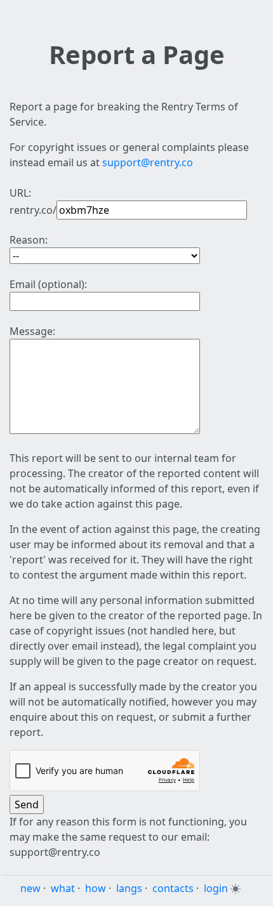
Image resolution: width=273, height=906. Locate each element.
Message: (32, 331)
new (30, 888)
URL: (20, 193)
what (63, 888)
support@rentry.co (147, 162)
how (95, 888)
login (216, 888)
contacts (173, 888)
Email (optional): (48, 284)
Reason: (29, 240)
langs (129, 888)
